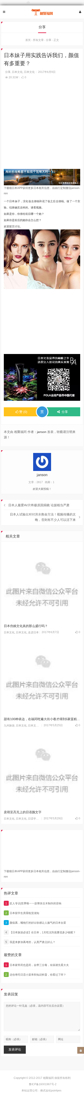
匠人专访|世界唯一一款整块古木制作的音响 (33, 903)
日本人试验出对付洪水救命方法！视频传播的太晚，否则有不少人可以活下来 (43, 517)
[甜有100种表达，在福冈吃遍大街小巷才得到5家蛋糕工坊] (42, 676)
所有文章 (38, 40)
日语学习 (33, 818)
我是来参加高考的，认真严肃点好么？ (30, 942)
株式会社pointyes (50, 1090)
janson (41, 432)
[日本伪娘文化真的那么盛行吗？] (42, 582)
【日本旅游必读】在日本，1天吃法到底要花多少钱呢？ (40, 932)
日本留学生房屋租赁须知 (22, 913)
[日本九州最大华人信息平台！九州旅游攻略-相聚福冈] (42, 12)
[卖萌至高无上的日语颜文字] (42, 769)
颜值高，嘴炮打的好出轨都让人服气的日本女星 (35, 922)
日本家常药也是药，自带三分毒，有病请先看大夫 (37, 965)
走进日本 (33, 632)
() (23, 412)
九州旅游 (9, 725)
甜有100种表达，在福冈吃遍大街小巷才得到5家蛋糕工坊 (42, 719)
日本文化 (17, 72)
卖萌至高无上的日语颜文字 (22, 812)
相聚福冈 (48, 1078)
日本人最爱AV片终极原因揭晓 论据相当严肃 (38, 505)
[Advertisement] (42, 127)
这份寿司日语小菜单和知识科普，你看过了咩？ (35, 974)
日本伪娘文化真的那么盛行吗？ (26, 626)
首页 (28, 40)
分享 (48, 40)
